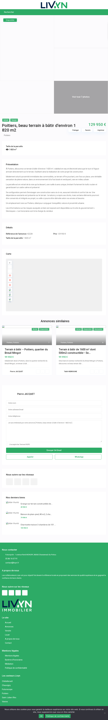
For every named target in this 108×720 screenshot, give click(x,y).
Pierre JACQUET (16, 371)
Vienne (5, 702)
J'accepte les (19, 444)
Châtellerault (7, 681)
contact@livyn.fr (12, 563)
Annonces (9, 627)
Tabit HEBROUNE (70, 371)
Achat (6, 120)
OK (41, 716)
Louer (7, 635)
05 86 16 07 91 (11, 559)
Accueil (8, 623)
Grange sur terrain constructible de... (37, 504)
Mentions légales (12, 656)
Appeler (30, 457)
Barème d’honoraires (14, 660)
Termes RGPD (25, 444)
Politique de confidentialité (16, 668)
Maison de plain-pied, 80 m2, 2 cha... (36, 514)
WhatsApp (78, 457)
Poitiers (7, 135)
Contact (8, 643)
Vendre (8, 631)
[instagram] (34, 481)
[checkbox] (7, 444)
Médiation (9, 664)
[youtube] (25, 481)
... (27, 364)
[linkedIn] (17, 481)
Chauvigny (6, 685)
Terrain (14, 120)
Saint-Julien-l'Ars (9, 697)
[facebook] (9, 481)
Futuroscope (7, 689)
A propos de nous (12, 639)
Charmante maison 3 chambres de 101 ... (38, 525)
